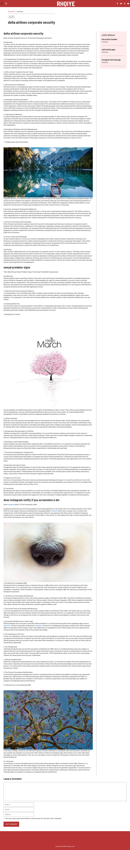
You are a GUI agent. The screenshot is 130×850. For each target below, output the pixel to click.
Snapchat (7, 625)
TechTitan (20, 11)
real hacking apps (108, 49)
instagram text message (111, 60)
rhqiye (66, 3)
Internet (11, 17)
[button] (6, 3)
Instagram (11, 504)
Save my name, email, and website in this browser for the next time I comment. (33, 818)
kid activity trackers (109, 39)
